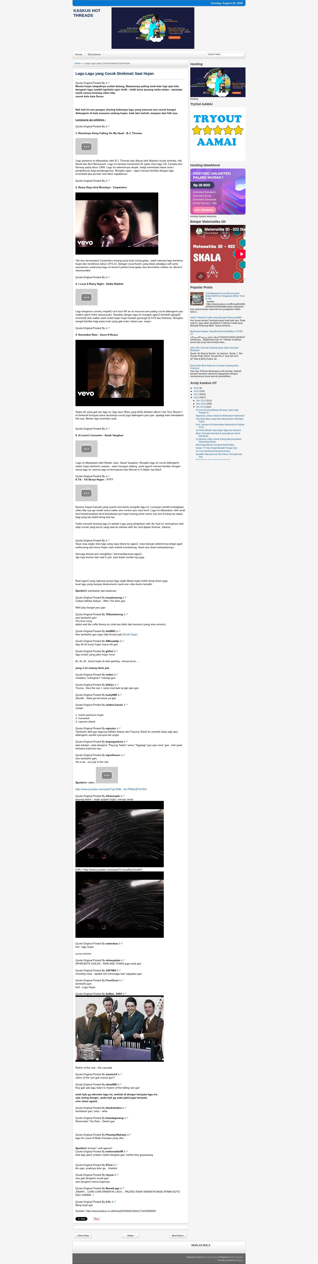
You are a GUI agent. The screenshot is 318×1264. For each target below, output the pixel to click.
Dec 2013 (201, 400)
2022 (196, 388)
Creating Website (212, 1257)
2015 (196, 391)
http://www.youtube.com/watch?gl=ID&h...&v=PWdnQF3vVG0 (111, 789)
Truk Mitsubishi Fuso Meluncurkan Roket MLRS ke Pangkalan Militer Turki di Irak (225, 296)
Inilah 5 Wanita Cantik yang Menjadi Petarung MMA (216, 317)
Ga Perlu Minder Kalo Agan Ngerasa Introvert (218, 430)
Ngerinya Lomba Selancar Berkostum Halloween (220, 415)
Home (78, 54)
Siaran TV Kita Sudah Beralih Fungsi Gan (216, 448)
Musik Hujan (130, 634)
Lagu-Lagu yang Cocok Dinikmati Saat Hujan (114, 73)
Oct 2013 (201, 407)
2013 (196, 397)
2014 (196, 394)
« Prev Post (83, 1235)
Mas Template (237, 1257)
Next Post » (178, 1235)
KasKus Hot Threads (86, 13)
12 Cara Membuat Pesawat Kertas (213, 451)
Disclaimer (94, 54)
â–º (107, 82)
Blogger (239, 1260)
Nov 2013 (201, 403)
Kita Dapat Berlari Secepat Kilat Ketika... (216, 445)
